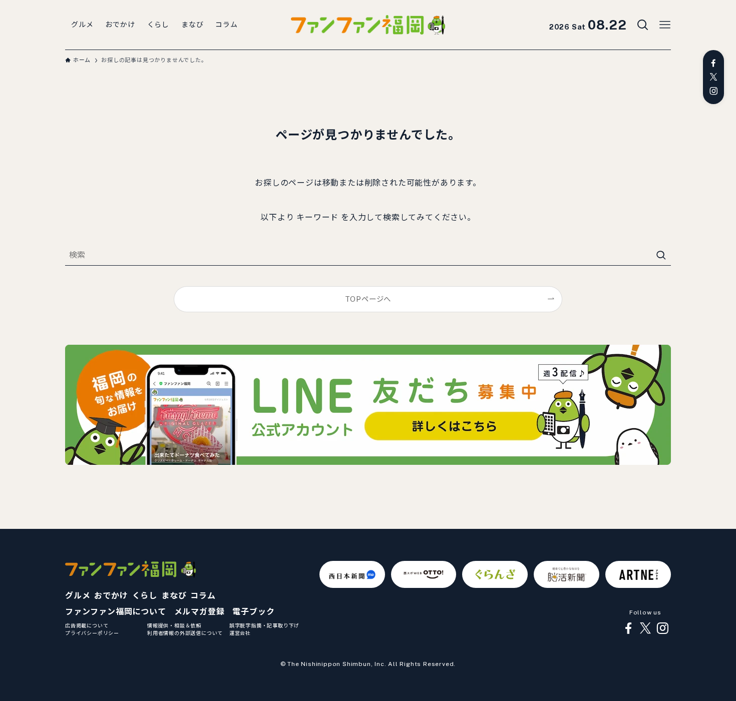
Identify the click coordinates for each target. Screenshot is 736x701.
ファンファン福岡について (115, 611)
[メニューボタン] (665, 25)
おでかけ (111, 595)
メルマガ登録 (199, 611)
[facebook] (713, 63)
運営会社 (240, 633)
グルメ (77, 595)
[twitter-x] (713, 77)
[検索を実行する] (661, 255)
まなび (173, 595)
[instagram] (713, 91)
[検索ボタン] (643, 25)
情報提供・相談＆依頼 (174, 625)
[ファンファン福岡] (368, 25)
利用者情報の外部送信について (185, 633)
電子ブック (253, 611)
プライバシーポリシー (92, 633)
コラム (202, 595)
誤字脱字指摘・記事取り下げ (264, 625)
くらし (144, 595)
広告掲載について (86, 625)
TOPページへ (368, 299)
